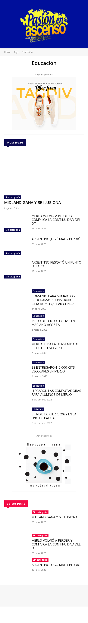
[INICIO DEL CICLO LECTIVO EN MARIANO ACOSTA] (16, 323)
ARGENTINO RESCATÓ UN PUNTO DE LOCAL (56, 264)
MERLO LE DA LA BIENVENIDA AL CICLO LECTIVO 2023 (55, 346)
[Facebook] (7, 594)
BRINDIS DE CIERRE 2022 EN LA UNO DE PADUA (54, 416)
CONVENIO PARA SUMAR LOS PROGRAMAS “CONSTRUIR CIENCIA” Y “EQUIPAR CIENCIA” (54, 300)
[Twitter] (19, 594)
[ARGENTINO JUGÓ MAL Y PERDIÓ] (16, 246)
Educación (38, 291)
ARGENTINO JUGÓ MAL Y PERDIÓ (56, 239)
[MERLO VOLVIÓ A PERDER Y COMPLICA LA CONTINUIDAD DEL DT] (16, 223)
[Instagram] (13, 594)
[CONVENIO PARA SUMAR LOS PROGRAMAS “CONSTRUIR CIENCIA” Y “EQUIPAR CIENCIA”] (16, 298)
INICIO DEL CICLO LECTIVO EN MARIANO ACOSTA (53, 323)
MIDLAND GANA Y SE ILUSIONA (32, 202)
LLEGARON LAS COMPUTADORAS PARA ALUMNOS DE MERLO (56, 393)
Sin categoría (13, 197)
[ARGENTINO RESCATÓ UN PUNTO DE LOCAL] (16, 270)
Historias (38, 409)
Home (7, 52)
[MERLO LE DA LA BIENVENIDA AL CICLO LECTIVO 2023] (16, 346)
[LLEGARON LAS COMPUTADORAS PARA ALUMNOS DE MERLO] (16, 393)
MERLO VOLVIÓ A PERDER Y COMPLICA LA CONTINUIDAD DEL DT (56, 220)
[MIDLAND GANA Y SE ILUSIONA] (44, 171)
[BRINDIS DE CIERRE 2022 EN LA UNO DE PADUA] (16, 417)
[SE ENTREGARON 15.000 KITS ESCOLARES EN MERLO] (16, 370)
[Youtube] (25, 594)
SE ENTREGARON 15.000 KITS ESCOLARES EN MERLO (53, 369)
